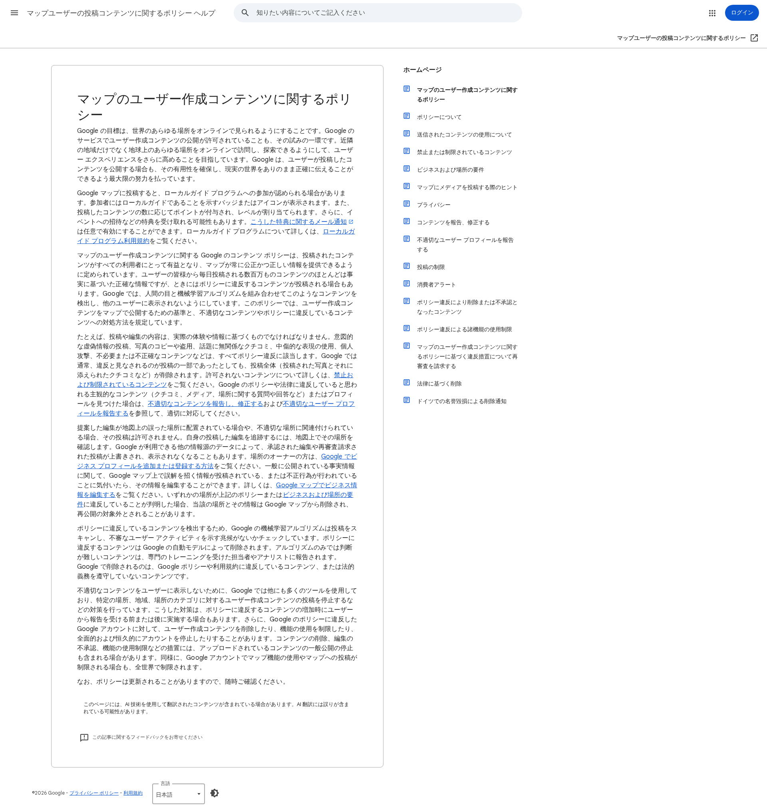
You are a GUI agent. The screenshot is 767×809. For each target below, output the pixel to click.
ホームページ (422, 70)
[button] (14, 12)
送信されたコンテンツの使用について (464, 134)
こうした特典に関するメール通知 (298, 222)
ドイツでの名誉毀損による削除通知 (462, 401)
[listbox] (178, 793)
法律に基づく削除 (439, 383)
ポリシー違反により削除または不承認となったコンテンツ (467, 307)
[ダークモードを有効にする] (214, 793)
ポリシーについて (439, 117)
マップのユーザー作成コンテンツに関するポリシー (467, 94)
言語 (165, 783)
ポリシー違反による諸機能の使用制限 (464, 329)
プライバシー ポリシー (94, 793)
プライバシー (434, 204)
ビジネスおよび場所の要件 (450, 169)
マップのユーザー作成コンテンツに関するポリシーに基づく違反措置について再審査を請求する (467, 356)
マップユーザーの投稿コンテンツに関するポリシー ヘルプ (121, 13)
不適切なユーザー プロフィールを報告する (465, 244)
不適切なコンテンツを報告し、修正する (205, 404)
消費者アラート (436, 284)
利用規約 (133, 793)
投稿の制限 (431, 267)
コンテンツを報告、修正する (453, 222)
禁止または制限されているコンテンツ (464, 152)
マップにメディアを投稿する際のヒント (467, 187)
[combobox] (389, 13)
